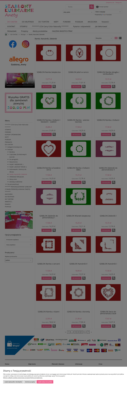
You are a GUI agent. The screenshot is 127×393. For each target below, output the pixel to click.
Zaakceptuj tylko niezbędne (13, 382)
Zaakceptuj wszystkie (45, 382)
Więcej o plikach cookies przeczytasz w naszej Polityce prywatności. (22, 378)
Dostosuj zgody (30, 382)
